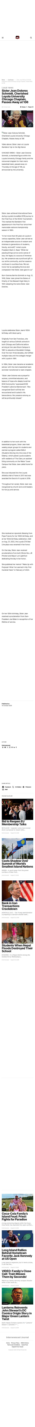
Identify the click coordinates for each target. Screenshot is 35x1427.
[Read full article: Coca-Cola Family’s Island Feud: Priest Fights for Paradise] (17, 1211)
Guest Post (24, 1345)
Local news (11, 79)
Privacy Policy (15, 1343)
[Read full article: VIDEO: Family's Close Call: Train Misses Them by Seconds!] (17, 1278)
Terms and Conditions (13, 1345)
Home (3, 79)
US (3, 1246)
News (4, 1209)
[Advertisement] (17, 17)
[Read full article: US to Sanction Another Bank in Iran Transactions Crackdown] (17, 899)
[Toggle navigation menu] (3, 37)
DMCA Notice (25, 1343)
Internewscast (6, 745)
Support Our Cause (17, 1346)
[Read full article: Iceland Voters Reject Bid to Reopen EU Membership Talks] (17, 816)
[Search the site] (31, 37)
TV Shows (5, 1303)
